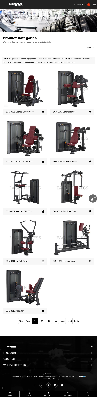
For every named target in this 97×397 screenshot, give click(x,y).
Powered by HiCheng (50, 379)
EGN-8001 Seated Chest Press (20, 112)
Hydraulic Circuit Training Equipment (60, 62)
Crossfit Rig (65, 59)
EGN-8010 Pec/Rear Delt (64, 211)
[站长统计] (82, 376)
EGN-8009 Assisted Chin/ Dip (19, 211)
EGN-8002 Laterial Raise (64, 112)
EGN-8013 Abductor (15, 311)
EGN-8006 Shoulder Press (65, 161)
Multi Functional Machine (49, 59)
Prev (28, 321)
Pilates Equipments (28, 59)
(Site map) (47, 374)
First (21, 321)
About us (9, 359)
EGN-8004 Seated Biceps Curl (19, 161)
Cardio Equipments (10, 59)
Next (63, 321)
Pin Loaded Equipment (12, 62)
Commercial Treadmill (81, 59)
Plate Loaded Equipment (33, 62)
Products (90, 47)
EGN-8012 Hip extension (64, 261)
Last (70, 321)
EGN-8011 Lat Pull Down (17, 261)
